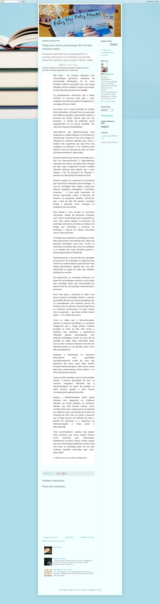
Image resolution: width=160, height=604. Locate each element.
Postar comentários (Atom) (56, 541)
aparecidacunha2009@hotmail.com (109, 137)
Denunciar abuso (107, 115)
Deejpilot (84, 590)
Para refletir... (57, 547)
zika (85, 90)
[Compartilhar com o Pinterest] (65, 473)
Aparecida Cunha (59, 11)
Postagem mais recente (50, 537)
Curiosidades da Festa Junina (62, 570)
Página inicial (69, 537)
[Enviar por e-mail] (57, 473)
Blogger (99, 590)
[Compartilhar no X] (61, 473)
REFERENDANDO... (108, 52)
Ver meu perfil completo (108, 101)
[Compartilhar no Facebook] (63, 473)
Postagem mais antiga (87, 537)
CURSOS (105, 55)
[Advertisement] (109, 187)
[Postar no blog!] (59, 473)
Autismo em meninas (59, 558)
